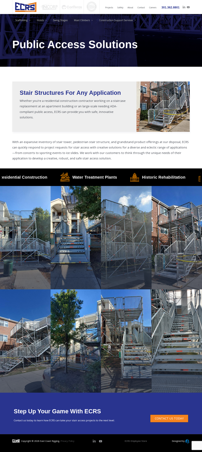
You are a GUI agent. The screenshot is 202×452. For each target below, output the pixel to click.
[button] (29, 20)
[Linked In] (183, 7)
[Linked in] (94, 441)
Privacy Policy (67, 440)
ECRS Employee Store (136, 440)
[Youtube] (188, 7)
